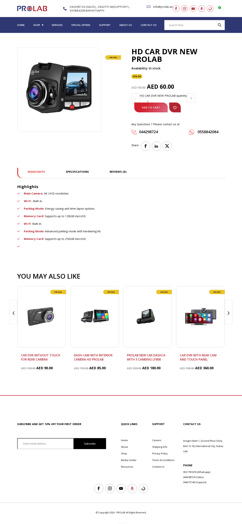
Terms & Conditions (163, 460)
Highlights (36, 171)
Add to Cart (151, 107)
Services (57, 25)
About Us (125, 25)
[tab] (36, 173)
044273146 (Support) (194, 482)
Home (21, 25)
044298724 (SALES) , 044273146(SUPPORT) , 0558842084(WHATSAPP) (100, 8)
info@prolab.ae (163, 7)
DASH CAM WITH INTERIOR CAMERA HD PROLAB (93, 357)
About (124, 447)
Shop (36, 25)
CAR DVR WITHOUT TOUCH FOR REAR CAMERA (40, 357)
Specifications (77, 171)
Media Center (129, 460)
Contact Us (149, 25)
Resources (127, 466)
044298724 (148, 131)
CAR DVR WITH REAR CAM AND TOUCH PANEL (198, 357)
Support (105, 25)
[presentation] (13, 312)
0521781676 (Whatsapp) (196, 472)
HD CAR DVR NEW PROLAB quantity (163, 95)
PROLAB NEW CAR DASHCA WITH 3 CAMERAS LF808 (146, 357)
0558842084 (207, 131)
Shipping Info (159, 447)
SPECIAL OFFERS (80, 25)
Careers (156, 440)
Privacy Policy (160, 453)
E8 (124, 523)
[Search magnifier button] (219, 25)
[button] (175, 107)
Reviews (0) (118, 171)
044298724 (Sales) (193, 477)
